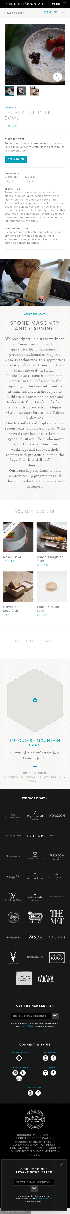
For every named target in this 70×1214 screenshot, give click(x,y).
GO (55, 1015)
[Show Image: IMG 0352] (9, 91)
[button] (54, 12)
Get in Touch (16, 159)
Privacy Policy (26, 1026)
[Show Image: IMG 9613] (34, 91)
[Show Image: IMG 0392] (21, 91)
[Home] (24, 3)
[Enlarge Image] (57, 77)
